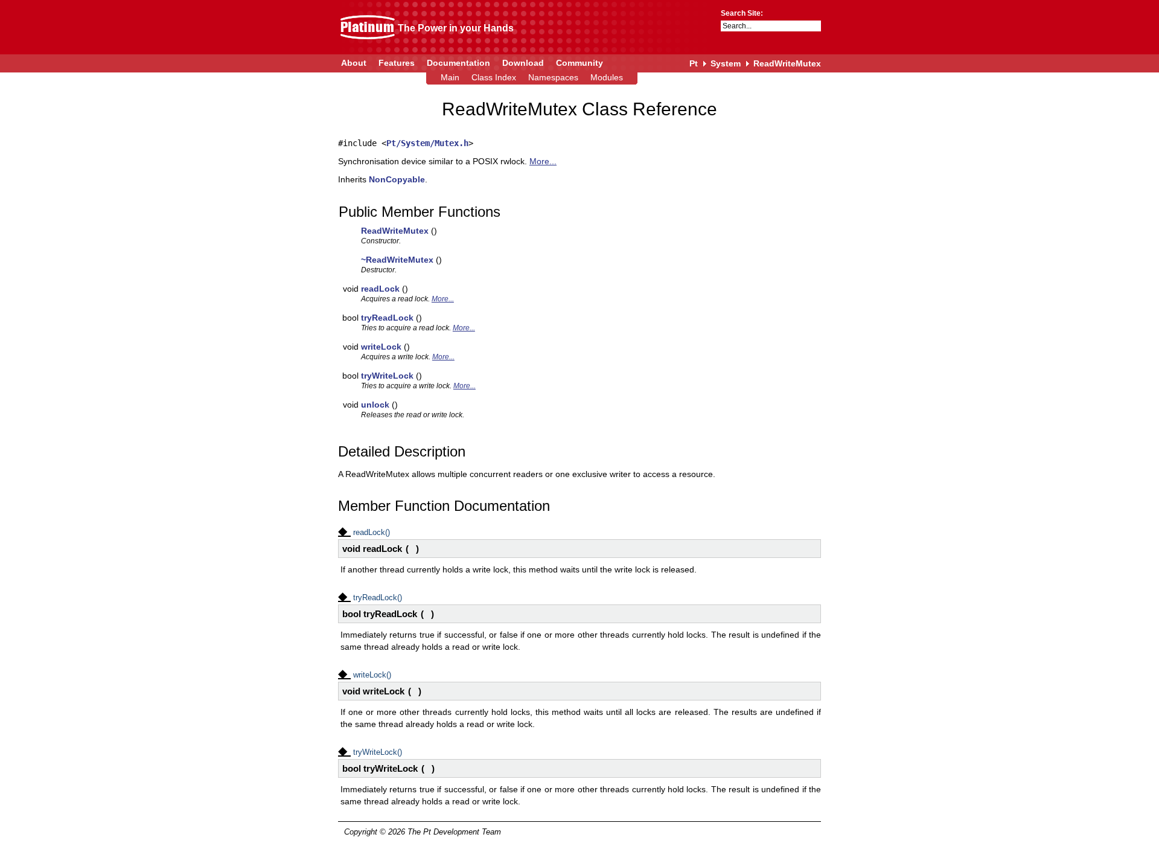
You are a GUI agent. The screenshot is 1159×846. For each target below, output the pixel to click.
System (725, 63)
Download (523, 63)
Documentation (458, 63)
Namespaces (553, 77)
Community (579, 63)
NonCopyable (397, 179)
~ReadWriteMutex (397, 259)
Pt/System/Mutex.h (427, 143)
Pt (693, 63)
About (353, 63)
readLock (380, 288)
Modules (606, 77)
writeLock (381, 346)
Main (450, 77)
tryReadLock (387, 317)
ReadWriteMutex (787, 63)
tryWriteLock (387, 375)
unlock (375, 404)
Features (396, 63)
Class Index (493, 77)
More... (543, 161)
